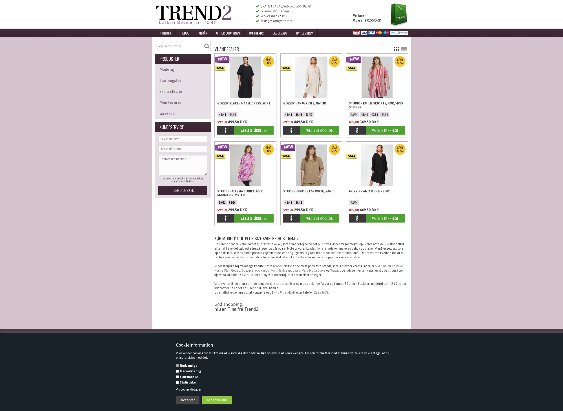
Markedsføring (190, 371)
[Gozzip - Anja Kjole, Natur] (291, 130)
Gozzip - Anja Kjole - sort (370, 191)
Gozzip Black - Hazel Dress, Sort (244, 103)
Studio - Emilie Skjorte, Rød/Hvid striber (376, 105)
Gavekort (167, 113)
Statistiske (188, 382)
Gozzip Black (250, 270)
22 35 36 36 (321, 292)
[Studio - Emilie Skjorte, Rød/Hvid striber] (357, 130)
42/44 (222, 114)
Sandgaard (293, 270)
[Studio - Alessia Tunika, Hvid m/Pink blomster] (225, 218)
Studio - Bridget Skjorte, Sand (308, 191)
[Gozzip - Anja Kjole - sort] (357, 218)
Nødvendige (188, 365)
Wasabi (335, 270)
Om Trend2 (256, 33)
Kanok (265, 270)
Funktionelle (189, 377)
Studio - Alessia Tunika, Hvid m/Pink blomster (240, 193)
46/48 (299, 114)
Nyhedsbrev (304, 33)
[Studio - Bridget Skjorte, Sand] (291, 218)
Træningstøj (170, 80)
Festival (397, 266)
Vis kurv (359, 15)
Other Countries (228, 33)
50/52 (309, 114)
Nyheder (165, 33)
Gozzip (235, 270)
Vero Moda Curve (313, 270)
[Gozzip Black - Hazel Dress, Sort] (225, 130)
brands (277, 266)
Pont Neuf (277, 270)
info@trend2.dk (284, 292)
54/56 (233, 114)
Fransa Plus (222, 270)
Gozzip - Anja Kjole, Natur (304, 103)
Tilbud (184, 33)
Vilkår (202, 33)
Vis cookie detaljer (188, 389)
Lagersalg (280, 33)
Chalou (386, 266)
